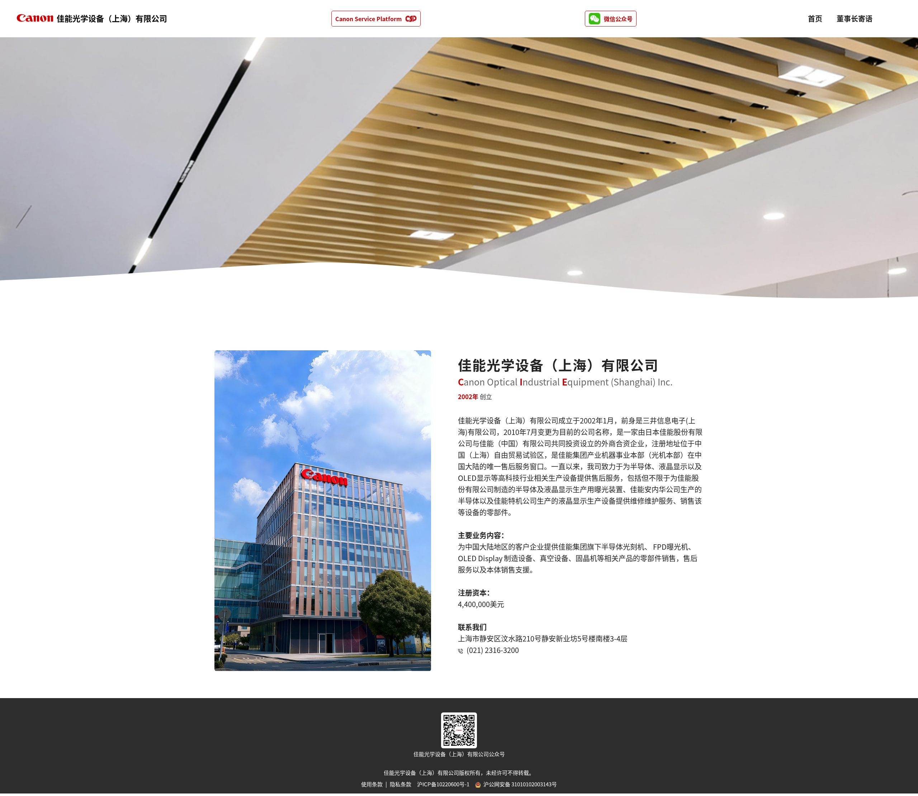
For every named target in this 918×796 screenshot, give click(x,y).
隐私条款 (400, 784)
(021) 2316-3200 (493, 650)
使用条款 (372, 784)
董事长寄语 (854, 18)
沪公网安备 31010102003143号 (519, 784)
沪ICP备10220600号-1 (443, 784)
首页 (815, 18)
